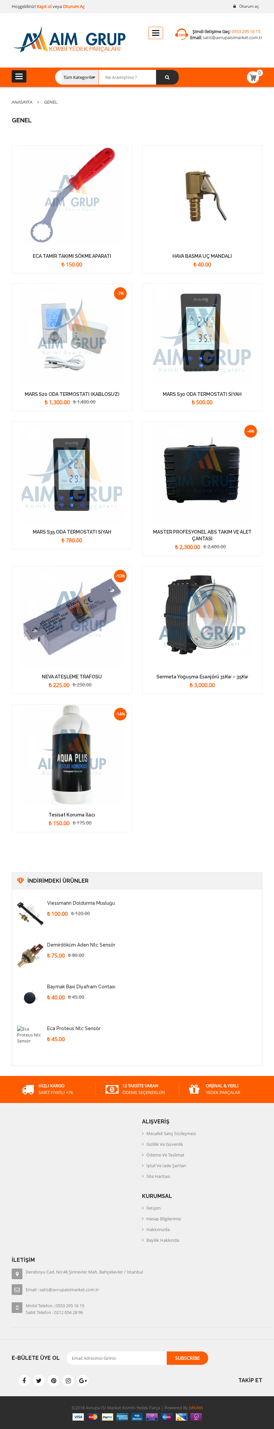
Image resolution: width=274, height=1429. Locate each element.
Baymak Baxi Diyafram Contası (81, 986)
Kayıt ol (43, 6)
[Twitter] (38, 1380)
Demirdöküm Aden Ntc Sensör (81, 945)
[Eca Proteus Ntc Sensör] (30, 1039)
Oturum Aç (74, 6)
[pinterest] (53, 1380)
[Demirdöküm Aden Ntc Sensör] (30, 955)
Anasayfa (22, 102)
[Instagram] (68, 1380)
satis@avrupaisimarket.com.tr (232, 37)
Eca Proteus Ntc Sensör (74, 1028)
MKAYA (195, 1408)
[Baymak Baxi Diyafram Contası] (30, 997)
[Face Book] (24, 1380)
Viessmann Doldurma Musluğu (81, 903)
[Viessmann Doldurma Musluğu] (30, 913)
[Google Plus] (83, 1380)
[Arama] (167, 77)
